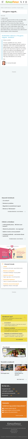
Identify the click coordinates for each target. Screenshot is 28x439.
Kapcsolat (14, 432)
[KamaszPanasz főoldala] (12, 2)
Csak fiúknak (14, 7)
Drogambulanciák (6, 388)
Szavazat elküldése (19, 415)
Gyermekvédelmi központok (8, 393)
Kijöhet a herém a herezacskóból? (11, 231)
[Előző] (22, 362)
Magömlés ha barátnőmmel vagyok (12, 206)
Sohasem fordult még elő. (10, 408)
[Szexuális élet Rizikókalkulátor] (13, 254)
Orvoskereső (5, 395)
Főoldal (2, 7)
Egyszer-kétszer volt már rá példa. (12, 410)
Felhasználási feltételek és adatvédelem (14, 428)
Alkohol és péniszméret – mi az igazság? (13, 229)
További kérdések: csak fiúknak (15, 211)
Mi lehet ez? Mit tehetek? (9, 208)
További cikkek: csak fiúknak (16, 238)
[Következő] (25, 362)
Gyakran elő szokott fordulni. (11, 412)
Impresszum (14, 429)
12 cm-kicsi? (6, 200)
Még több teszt (20, 379)
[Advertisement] (14, 134)
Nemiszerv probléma (8, 203)
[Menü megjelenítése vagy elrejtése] (3, 2)
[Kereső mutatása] (21, 2)
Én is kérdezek (19, 339)
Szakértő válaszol (7, 7)
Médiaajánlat (14, 431)
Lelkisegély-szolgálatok (7, 391)
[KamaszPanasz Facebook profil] (14, 352)
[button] (23, 2)
